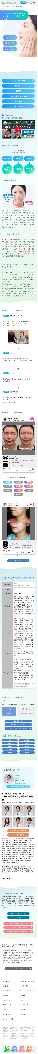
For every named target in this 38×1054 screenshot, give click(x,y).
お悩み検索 (6, 1000)
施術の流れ (18, 86)
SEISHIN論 (6, 981)
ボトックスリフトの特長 (18, 81)
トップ (3, 6)
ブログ (24, 783)
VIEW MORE (6, 878)
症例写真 (18, 91)
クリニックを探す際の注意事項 (18, 728)
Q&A (4, 1009)
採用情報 (23, 995)
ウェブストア (24, 1005)
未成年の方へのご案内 (27, 981)
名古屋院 (9, 749)
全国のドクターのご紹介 (18, 831)
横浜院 (10, 746)
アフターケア (7, 1005)
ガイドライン (18, 968)
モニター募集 (24, 986)
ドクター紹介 (7, 1014)
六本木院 (26, 740)
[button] (17, 555)
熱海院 (27, 746)
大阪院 (27, 749)
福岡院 (27, 752)
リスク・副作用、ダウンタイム (18, 96)
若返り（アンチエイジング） (18, 6)
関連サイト (23, 1000)
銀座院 (10, 743)
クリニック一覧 (8, 1019)
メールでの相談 (18, 917)
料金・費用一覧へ (18, 721)
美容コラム (23, 1009)
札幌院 (10, 740)
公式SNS (24, 2)
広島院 (10, 752)
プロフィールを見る (19, 780)
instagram (18, 783)
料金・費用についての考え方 (18, 724)
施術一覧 (9, 6)
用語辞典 (23, 1014)
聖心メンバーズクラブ (27, 991)
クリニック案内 (18, 106)
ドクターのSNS (19, 835)
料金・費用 (18, 101)
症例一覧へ (18, 560)
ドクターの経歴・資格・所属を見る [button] (18, 786)
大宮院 (27, 743)
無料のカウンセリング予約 (18, 913)
